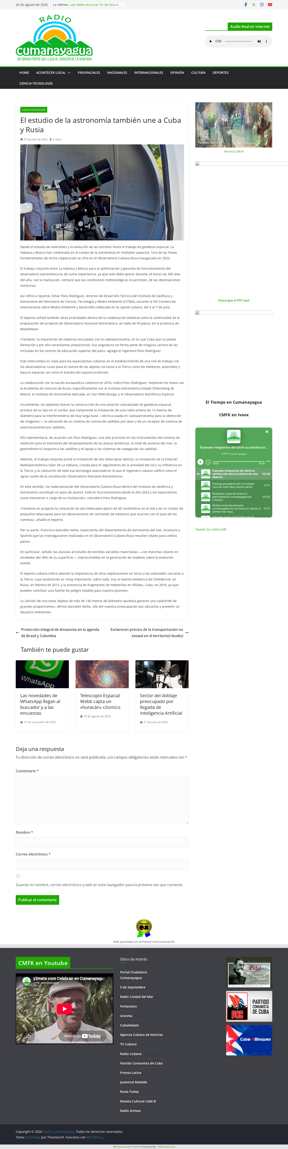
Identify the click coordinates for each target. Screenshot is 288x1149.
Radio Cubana (131, 1054)
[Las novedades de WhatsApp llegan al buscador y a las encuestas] (42, 663)
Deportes (221, 72)
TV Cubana (128, 1044)
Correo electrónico (33, 854)
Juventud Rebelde (133, 1082)
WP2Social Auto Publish (127, 1146)
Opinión (177, 72)
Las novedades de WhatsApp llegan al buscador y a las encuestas (40, 704)
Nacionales (117, 72)
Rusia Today (129, 1091)
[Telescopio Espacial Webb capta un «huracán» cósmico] (102, 663)
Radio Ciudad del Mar (136, 996)
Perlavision (128, 1006)
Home (24, 72)
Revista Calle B (233, 151)
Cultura (198, 72)
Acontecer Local (51, 72)
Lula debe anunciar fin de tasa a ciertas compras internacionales (94, 6)
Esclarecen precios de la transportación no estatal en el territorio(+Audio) (146, 632)
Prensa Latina (130, 1073)
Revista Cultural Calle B (138, 1101)
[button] (68, 72)
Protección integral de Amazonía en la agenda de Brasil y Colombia (60, 632)
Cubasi (57, 139)
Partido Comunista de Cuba (141, 1063)
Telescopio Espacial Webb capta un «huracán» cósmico (100, 701)
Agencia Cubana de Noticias (141, 1035)
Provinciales (89, 72)
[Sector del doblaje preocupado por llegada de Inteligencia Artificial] (162, 663)
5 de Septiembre (132, 987)
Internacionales (148, 72)
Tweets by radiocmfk (210, 529)
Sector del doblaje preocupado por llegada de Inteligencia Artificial (161, 704)
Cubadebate (129, 1025)
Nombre (24, 832)
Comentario (27, 770)
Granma (126, 1016)
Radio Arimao (130, 1111)
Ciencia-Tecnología (36, 83)
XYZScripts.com (166, 1146)
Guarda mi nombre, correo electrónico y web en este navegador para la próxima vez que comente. (99, 884)
